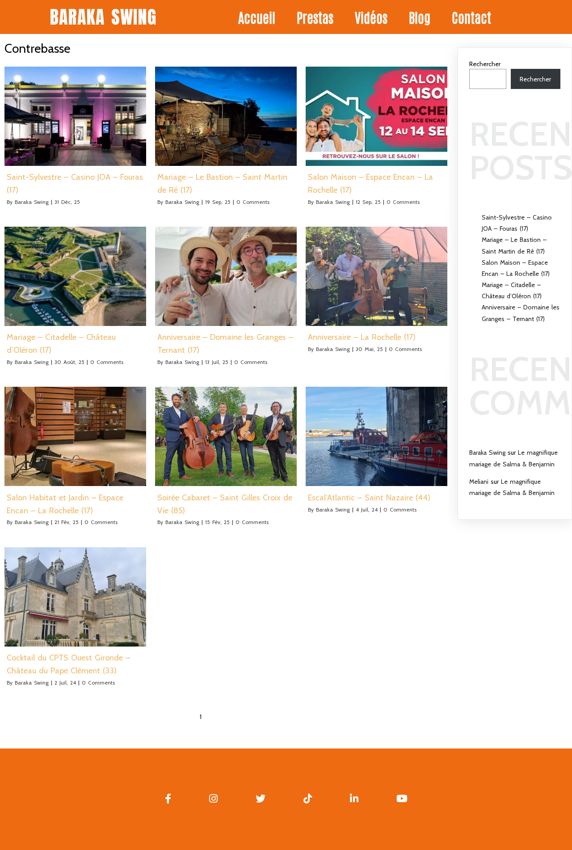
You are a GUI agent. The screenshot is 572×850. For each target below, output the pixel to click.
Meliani (478, 482)
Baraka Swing (32, 202)
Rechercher (484, 64)
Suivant (241, 717)
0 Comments (252, 202)
